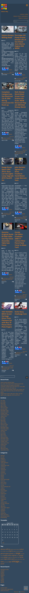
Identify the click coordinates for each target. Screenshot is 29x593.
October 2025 (4, 413)
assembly (5, 278)
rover (3, 214)
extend (23, 78)
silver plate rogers (5, 369)
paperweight (4, 490)
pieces (3, 368)
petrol (21, 298)
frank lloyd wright (5, 479)
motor (9, 555)
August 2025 (4, 416)
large (22, 218)
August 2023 (4, 444)
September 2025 (5, 414)
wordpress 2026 (5, 569)
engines (14, 551)
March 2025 (3, 423)
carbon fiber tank (22, 295)
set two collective (5, 503)
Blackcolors (16, 591)
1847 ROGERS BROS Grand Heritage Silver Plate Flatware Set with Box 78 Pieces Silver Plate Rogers (7, 319)
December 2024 (4, 427)
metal (2, 555)
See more (12, 72)
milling (4, 73)
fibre (21, 297)
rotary (7, 73)
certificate (3, 467)
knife (21, 352)
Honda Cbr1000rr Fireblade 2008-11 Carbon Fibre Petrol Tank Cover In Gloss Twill (20, 239)
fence (8, 278)
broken (17, 549)
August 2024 (4, 430)
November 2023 (4, 440)
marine (18, 79)
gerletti (16, 218)
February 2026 (4, 407)
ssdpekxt (3, 509)
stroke (18, 559)
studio (21, 559)
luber (16, 79)
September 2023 (5, 443)
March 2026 (3, 406)
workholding (4, 517)
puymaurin (3, 497)
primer (22, 79)
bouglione (3, 461)
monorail (21, 151)
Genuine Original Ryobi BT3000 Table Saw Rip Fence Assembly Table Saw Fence (7, 238)
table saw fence (4, 514)
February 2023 (4, 448)
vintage (15, 561)
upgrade (8, 214)
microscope (3, 483)
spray (16, 559)
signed (24, 218)
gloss (16, 298)
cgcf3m (2, 582)
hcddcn (2, 572)
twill (24, 298)
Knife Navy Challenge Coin (21, 313)
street (19, 152)
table (9, 279)
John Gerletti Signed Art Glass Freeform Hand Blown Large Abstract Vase (21, 173)
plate (6, 368)
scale (24, 151)
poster (21, 555)
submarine (3, 513)
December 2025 (4, 410)
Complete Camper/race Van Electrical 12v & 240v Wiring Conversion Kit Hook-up (8, 98)
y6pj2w (2, 573)
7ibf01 (2, 576)
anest (15, 549)
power (6, 557)
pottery (2, 557)
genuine (11, 278)
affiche (8, 549)
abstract (17, 217)
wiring (12, 139)
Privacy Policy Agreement (20, 16)
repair (2, 500)
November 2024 (4, 429)
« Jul (3, 542)
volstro (10, 73)
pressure (3, 495)
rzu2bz (2, 579)
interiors (3, 481)
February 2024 (4, 437)
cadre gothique (4, 462)
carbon (17, 295)
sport (5, 214)
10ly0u (2, 578)
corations (3, 471)
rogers (8, 368)
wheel (20, 561)
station (16, 152)
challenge (18, 352)
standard (3, 510)
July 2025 (3, 417)
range (10, 213)
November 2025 (4, 412)
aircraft (2, 457)
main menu (3, 482)
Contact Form (24, 14)
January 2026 (4, 409)
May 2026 (3, 403)
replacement (4, 502)
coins (2, 551)
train (22, 152)
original (3, 279)
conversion (4, 139)
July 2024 (3, 431)
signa (5, 559)
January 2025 (4, 426)
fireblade (24, 297)
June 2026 (3, 402)
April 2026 (3, 405)
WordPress (23, 591)
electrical (8, 139)
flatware (4, 366)
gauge (21, 551)
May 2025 (3, 420)
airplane (3, 458)
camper (4, 137)
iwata (14, 553)
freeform (24, 217)
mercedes (22, 553)
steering (3, 512)
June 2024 (3, 433)
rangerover (3, 499)
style (23, 559)
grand (8, 366)
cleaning (3, 468)
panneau (3, 489)
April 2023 (3, 447)
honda (18, 298)
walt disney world (20, 153)
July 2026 (3, 400)
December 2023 (4, 438)
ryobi (6, 279)
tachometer (6, 561)
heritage (11, 366)
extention (18, 551)
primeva (3, 496)
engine (20, 78)
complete (8, 137)
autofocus (3, 459)
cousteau (3, 472)
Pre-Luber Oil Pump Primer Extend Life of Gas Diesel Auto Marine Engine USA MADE (20, 41)
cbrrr (16, 297)
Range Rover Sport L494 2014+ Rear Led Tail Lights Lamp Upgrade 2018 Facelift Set (8, 173)
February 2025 (4, 424)
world (21, 153)
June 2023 (3, 445)
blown (21, 217)
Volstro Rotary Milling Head (8, 36)
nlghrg (2, 580)
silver (11, 368)
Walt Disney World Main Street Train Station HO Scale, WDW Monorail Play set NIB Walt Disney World (20, 99)
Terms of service (23, 18)
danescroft (3, 474)
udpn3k (2, 571)
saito (18, 557)
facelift (4, 213)
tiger (10, 562)
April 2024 (3, 434)
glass (19, 218)
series (21, 557)
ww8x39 (3, 575)
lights (7, 213)
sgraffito (3, 505)
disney (17, 151)
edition (2, 475)
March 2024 (3, 436)
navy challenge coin (20, 353)
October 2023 (4, 441)
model (5, 555)
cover (18, 297)
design (4, 551)
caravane (3, 464)
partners (3, 492)
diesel (17, 78)
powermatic (3, 493)
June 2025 (3, 419)
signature (3, 506)
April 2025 (3, 421)
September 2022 (5, 450)
